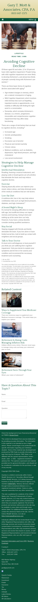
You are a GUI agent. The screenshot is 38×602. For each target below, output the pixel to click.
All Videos (5, 596)
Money (4, 589)
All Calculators (6, 598)
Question (5, 408)
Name (4, 394)
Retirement (5, 578)
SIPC (14, 484)
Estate (4, 582)
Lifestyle (4, 592)
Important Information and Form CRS (14, 541)
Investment (5, 580)
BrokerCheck (14, 435)
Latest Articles (6, 594)
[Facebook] (2, 571)
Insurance (5, 585)
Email (3, 401)
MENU (31, 19)
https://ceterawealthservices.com (12, 516)
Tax (3, 587)
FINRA (10, 484)
